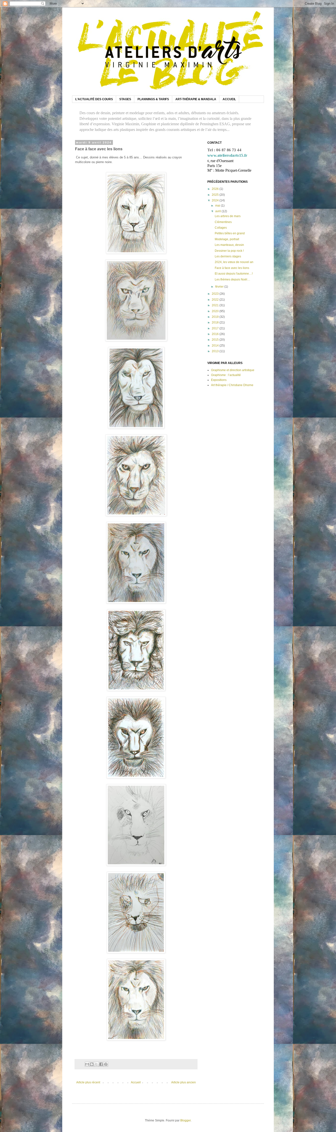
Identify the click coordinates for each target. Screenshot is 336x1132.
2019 (215, 317)
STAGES (125, 99)
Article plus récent (88, 1082)
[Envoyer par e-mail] (87, 1064)
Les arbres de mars (228, 216)
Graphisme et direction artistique (232, 370)
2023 (215, 293)
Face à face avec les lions (232, 268)
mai (218, 205)
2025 (215, 194)
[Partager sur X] (96, 1064)
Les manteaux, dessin (229, 245)
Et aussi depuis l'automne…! (234, 273)
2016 (215, 334)
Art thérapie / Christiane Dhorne (232, 385)
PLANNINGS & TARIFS (153, 99)
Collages (221, 227)
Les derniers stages (228, 256)
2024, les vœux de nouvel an (234, 262)
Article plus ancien (183, 1082)
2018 (215, 322)
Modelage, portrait (227, 239)
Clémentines (223, 222)
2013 (215, 351)
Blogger (185, 1120)
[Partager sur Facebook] (101, 1064)
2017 (215, 328)
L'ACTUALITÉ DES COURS (94, 99)
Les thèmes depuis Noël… (232, 279)
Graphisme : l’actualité (226, 375)
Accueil (136, 1082)
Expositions (219, 380)
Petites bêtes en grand (230, 233)
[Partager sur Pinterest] (105, 1064)
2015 (215, 339)
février (219, 286)
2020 (215, 311)
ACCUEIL (229, 99)
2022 (215, 299)
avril (218, 211)
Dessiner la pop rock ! (229, 250)
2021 (215, 305)
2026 (215, 189)
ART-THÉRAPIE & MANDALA (195, 99)
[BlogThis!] (91, 1064)
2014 (215, 345)
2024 (215, 200)
